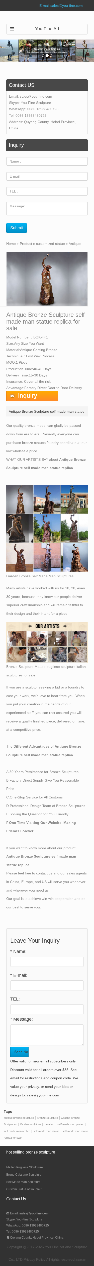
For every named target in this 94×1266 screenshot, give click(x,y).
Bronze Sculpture (47, 1117)
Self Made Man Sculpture (23, 1182)
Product (26, 244)
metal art (49, 1124)
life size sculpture (30, 1124)
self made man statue (46, 1131)
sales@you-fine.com (36, 96)
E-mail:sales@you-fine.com (61, 6)
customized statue (50, 244)
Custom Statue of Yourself (23, 1189)
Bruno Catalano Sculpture (24, 1174)
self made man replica (17, 1131)
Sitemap (80, 1259)
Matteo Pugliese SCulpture (24, 1167)
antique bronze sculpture (19, 1117)
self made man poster (70, 1124)
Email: (29, 1213)
